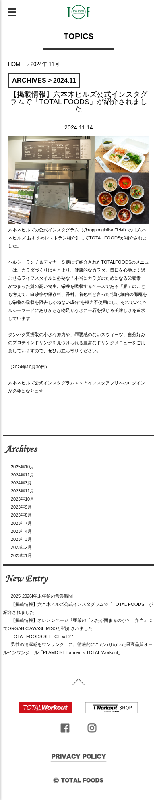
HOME (16, 64)
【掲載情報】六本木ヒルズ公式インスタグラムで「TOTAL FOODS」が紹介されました (78, 101)
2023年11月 (22, 490)
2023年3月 (21, 539)
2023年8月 (21, 515)
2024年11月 (22, 474)
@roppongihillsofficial (103, 229)
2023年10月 (22, 499)
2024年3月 (21, 482)
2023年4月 (21, 531)
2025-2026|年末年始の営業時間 (42, 596)
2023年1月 (21, 555)
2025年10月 (22, 466)
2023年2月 (21, 547)
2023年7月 (21, 523)
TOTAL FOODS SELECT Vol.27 (42, 636)
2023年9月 (21, 507)
